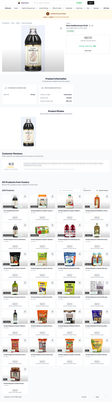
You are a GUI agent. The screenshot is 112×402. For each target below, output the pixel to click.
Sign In (91, 3)
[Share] (92, 26)
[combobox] (58, 3)
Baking (18, 23)
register (51, 17)
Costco (68, 23)
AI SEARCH (79, 2)
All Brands (8, 8)
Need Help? (88, 50)
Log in (45, 17)
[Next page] (106, 396)
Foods (12, 23)
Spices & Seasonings (27, 23)
